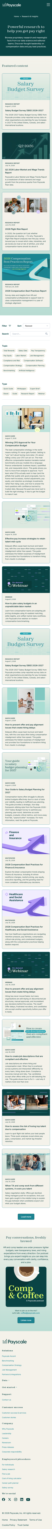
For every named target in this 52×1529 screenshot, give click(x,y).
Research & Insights (30, 16)
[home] (12, 4)
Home (16, 16)
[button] (48, 4)
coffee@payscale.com (30, 1313)
